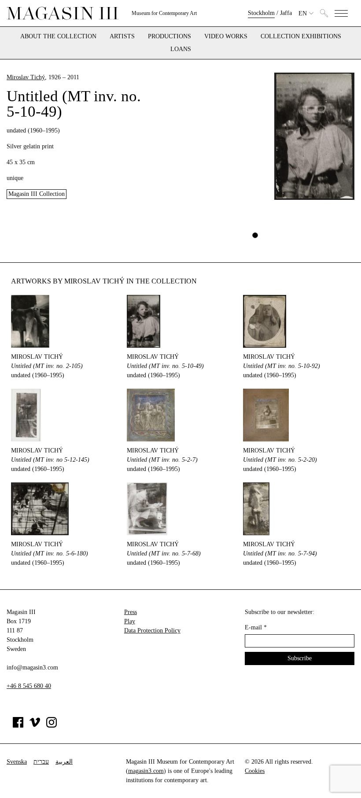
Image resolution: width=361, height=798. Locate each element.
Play (129, 621)
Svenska (17, 761)
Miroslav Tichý (26, 77)
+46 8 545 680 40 (29, 686)
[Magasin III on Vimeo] (34, 725)
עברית (41, 761)
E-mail (256, 627)
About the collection (58, 36)
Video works (225, 36)
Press (130, 612)
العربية (64, 761)
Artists (122, 36)
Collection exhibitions (301, 36)
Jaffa (286, 13)
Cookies (255, 771)
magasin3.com (146, 771)
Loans (180, 49)
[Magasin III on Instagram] (51, 725)
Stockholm (261, 13)
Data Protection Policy (152, 630)
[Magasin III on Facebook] (18, 725)
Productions (169, 36)
